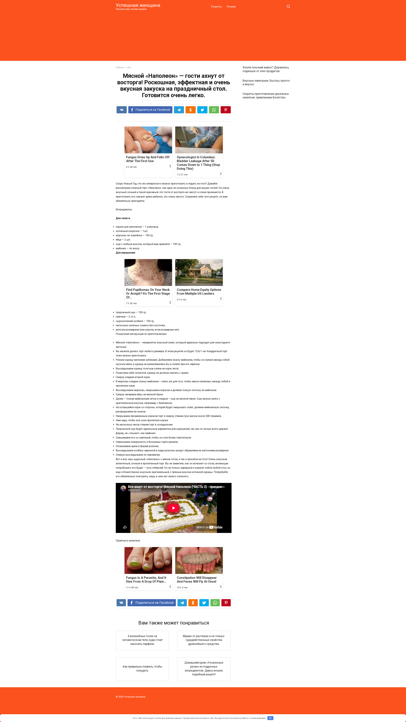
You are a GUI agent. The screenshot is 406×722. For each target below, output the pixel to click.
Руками (231, 6)
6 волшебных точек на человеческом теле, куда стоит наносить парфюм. (142, 639)
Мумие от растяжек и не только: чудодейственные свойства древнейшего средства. (204, 639)
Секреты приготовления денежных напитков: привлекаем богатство (266, 95)
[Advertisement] (203, 35)
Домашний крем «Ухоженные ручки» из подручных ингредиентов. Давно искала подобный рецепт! (203, 668)
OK (270, 718)
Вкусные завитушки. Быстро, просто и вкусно (266, 82)
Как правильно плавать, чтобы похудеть (142, 668)
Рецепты (216, 6)
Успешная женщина (138, 5)
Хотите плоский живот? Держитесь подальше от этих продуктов (266, 69)
